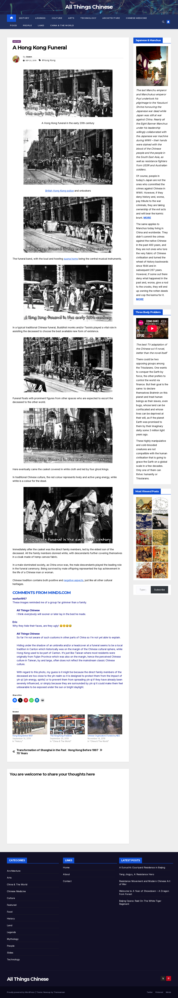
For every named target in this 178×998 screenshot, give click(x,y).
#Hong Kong (48, 60)
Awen (29, 57)
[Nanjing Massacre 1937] (144, 521)
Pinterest (159, 992)
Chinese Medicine (136, 18)
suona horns (71, 258)
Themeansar (59, 992)
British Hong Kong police (59, 190)
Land (41, 25)
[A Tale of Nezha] (160, 554)
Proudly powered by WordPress (21, 992)
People (27, 25)
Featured (12, 905)
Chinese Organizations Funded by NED (104, 735)
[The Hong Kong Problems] (67, 724)
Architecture (111, 18)
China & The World (62, 25)
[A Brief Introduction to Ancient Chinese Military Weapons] (144, 538)
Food (13, 25)
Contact (67, 881)
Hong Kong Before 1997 (23, 735)
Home (66, 867)
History (24, 18)
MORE (147, 217)
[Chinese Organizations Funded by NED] (105, 724)
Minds (168, 992)
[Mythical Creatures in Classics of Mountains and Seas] (144, 505)
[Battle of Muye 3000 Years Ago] (144, 554)
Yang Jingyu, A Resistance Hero (136, 874)
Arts (71, 18)
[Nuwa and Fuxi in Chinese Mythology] (160, 570)
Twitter (150, 992)
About (66, 874)
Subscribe (159, 589)
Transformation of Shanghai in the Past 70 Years (41, 752)
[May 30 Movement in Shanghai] (160, 521)
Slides (10, 952)
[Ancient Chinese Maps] (160, 538)
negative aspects (73, 580)
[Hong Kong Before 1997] (30, 724)
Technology (88, 18)
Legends (40, 18)
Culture (57, 18)
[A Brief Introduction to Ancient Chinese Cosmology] (160, 505)
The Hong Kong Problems (61, 735)
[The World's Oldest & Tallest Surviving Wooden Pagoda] (144, 570)
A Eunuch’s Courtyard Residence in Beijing (142, 867)
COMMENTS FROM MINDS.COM (42, 592)
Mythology (12, 939)
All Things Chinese (89, 7)
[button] (163, 21)
